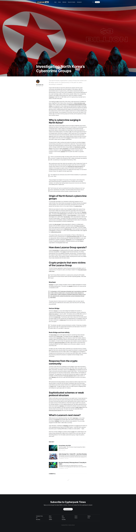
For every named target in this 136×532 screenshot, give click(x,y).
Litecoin (63, 517)
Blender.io (54, 377)
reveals (72, 431)
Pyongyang (65, 148)
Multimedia (64, 2)
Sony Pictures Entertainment (55, 215)
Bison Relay (38, 519)
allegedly (71, 286)
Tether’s (52, 386)
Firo (36, 517)
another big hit (63, 213)
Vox (55, 146)
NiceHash (51, 284)
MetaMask (65, 425)
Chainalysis (51, 96)
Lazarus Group (78, 206)
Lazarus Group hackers (59, 342)
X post (77, 425)
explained (63, 151)
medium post (63, 320)
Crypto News (38, 63)
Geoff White (53, 297)
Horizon (55, 310)
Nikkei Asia (72, 369)
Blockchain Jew (39, 84)
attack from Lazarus (53, 313)
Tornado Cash (57, 316)
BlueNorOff (68, 239)
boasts (68, 137)
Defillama (57, 421)
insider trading (79, 407)
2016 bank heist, (68, 229)
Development (79, 2)
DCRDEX (50, 519)
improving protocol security (55, 410)
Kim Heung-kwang (66, 150)
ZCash (89, 517)
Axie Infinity (59, 337)
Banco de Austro (80, 225)
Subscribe (97, 2)
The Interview (66, 216)
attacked (57, 419)
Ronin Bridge (54, 334)
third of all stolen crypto (79, 103)
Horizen (50, 517)
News (55, 2)
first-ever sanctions (68, 375)
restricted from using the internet (75, 166)
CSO (70, 131)
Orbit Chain (75, 418)
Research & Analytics (71, 2)
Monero (76, 517)
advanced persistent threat (73, 236)
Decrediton (64, 519)
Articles (59, 2)
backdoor (62, 405)
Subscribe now (69, 509)
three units (79, 239)
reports (74, 351)
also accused (58, 224)
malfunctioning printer (56, 232)
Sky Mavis (76, 336)
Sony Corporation (72, 215)
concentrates (55, 250)
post (50, 350)
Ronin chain (60, 336)
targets (64, 251)
